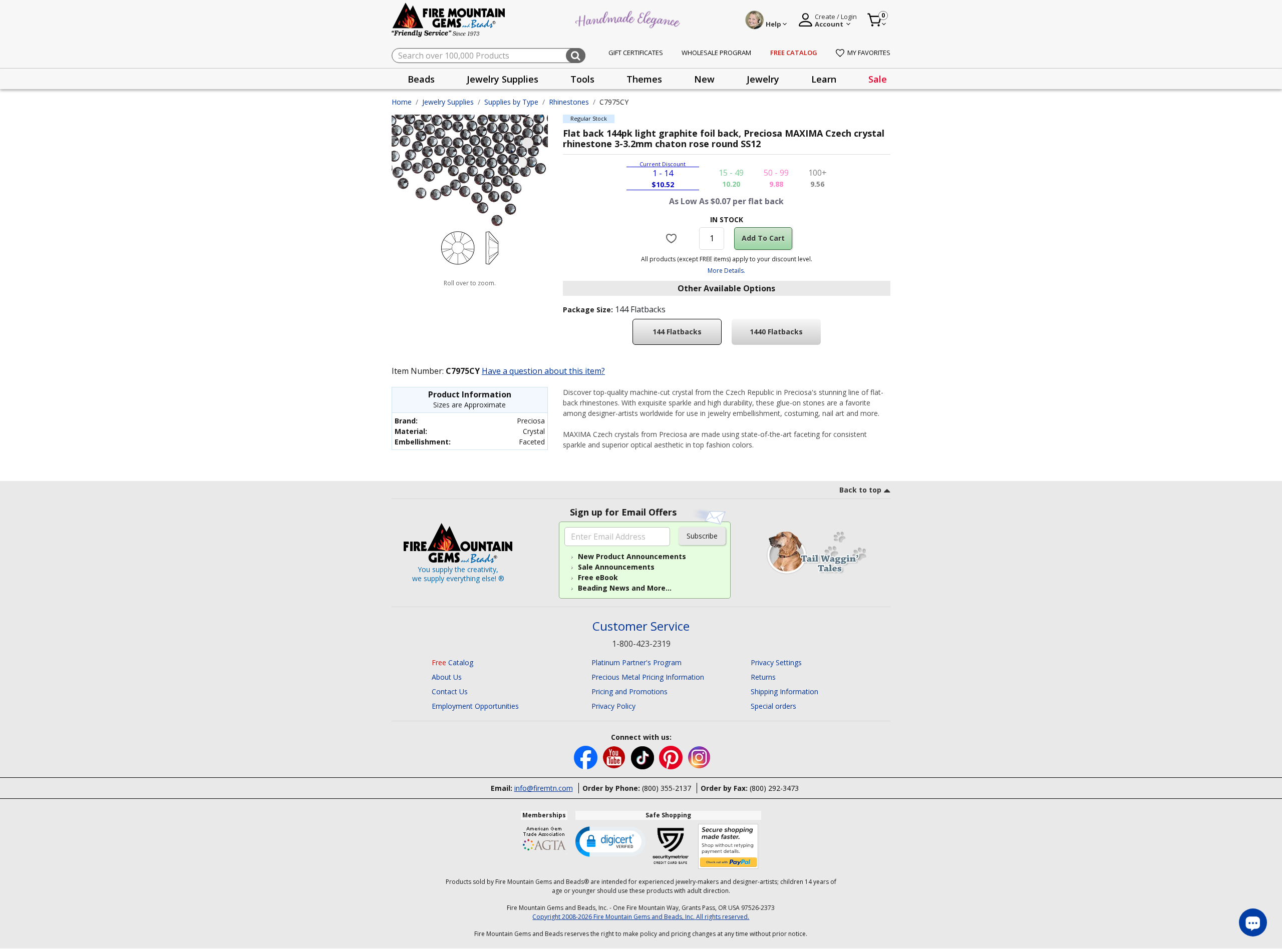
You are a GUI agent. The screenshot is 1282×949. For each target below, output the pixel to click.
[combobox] (488, 55)
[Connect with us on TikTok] (643, 756)
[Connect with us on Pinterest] (672, 756)
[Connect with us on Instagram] (699, 756)
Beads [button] (421, 79)
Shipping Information (784, 691)
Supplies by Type (511, 102)
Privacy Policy (613, 706)
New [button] (704, 79)
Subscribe (702, 536)
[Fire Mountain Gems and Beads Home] (449, 19)
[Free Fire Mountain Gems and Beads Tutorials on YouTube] (615, 756)
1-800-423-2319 (641, 643)
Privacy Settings (776, 662)
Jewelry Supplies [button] (502, 79)
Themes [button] (644, 79)
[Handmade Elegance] (629, 18)
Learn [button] (823, 79)
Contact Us (450, 691)
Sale (877, 79)
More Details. (726, 270)
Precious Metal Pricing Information (647, 677)
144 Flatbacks (677, 331)
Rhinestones (569, 102)
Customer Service (641, 626)
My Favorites (868, 52)
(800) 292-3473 (774, 788)
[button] (610, 841)
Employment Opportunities (475, 706)
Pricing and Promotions (629, 691)
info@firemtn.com (543, 788)
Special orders (773, 706)
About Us (447, 677)
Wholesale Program (716, 52)
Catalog (452, 662)
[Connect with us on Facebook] (586, 756)
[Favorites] (673, 238)
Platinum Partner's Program (636, 662)
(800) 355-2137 (666, 788)
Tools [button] (582, 79)
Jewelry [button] (763, 79)
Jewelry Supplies (448, 102)
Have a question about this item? (543, 370)
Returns (763, 677)
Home (402, 102)
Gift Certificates (635, 52)
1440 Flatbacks (776, 331)
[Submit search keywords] (575, 55)
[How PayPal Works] (728, 846)
